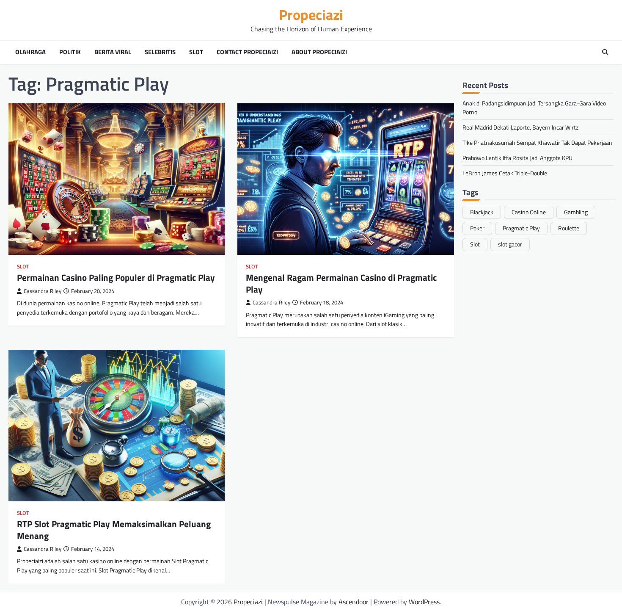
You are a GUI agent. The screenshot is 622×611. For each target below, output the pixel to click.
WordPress (424, 602)
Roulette (568, 227)
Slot (196, 52)
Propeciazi (311, 14)
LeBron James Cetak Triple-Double (504, 172)
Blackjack (481, 211)
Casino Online (529, 211)
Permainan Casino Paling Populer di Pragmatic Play (116, 277)
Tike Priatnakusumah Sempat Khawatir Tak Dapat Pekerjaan (537, 142)
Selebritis (160, 52)
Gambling (576, 211)
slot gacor (510, 244)
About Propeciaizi (319, 52)
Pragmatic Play (521, 227)
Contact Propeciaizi (247, 52)
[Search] (605, 52)
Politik (70, 52)
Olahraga (30, 52)
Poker (477, 227)
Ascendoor (354, 602)
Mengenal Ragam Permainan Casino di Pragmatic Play (341, 283)
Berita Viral (112, 52)
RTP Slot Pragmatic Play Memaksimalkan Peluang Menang (114, 529)
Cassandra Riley (42, 291)
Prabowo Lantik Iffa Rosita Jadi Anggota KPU (517, 157)
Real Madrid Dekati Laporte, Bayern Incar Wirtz (520, 126)
